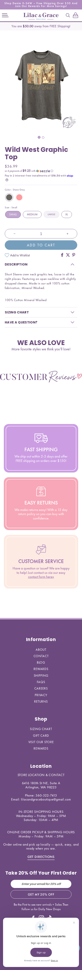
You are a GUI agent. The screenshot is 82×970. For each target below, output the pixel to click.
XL (66, 214)
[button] (5, 15)
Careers (41, 688)
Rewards (41, 669)
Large (51, 214)
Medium (32, 214)
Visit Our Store (41, 742)
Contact (41, 656)
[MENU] (5, 15)
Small (13, 214)
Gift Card (41, 735)
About (41, 649)
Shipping (41, 675)
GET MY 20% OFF (41, 894)
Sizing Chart (41, 729)
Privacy (41, 695)
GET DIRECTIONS (41, 856)
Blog (41, 662)
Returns (41, 701)
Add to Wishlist (20, 255)
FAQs (41, 682)
